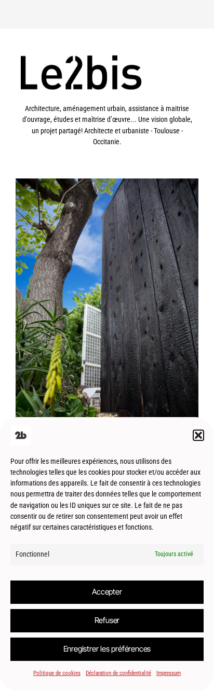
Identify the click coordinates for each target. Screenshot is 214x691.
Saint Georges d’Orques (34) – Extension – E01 (107, 323)
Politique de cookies (57, 673)
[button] (198, 435)
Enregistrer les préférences (107, 649)
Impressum (168, 673)
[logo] (107, 97)
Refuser (107, 620)
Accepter (107, 592)
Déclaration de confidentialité (118, 673)
